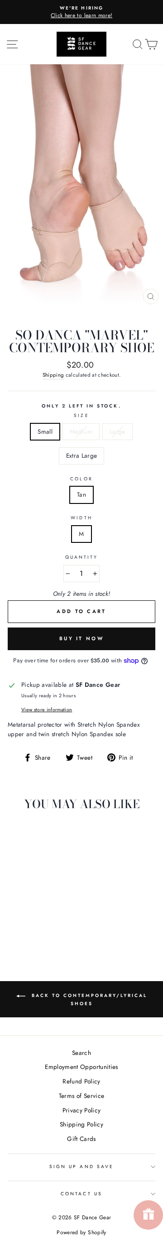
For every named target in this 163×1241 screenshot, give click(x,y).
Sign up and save (81, 1166)
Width (81, 517)
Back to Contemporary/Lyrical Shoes (88, 999)
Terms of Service (81, 1095)
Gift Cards (81, 1138)
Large (117, 431)
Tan (81, 494)
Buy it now (81, 638)
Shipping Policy (81, 1124)
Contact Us (81, 1193)
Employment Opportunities (81, 1066)
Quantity (81, 557)
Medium (81, 431)
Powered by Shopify (81, 1232)
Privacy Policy (81, 1110)
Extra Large (81, 455)
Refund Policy (81, 1081)
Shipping (53, 375)
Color (81, 478)
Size (81, 415)
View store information (46, 709)
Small (45, 431)
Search (81, 1052)
